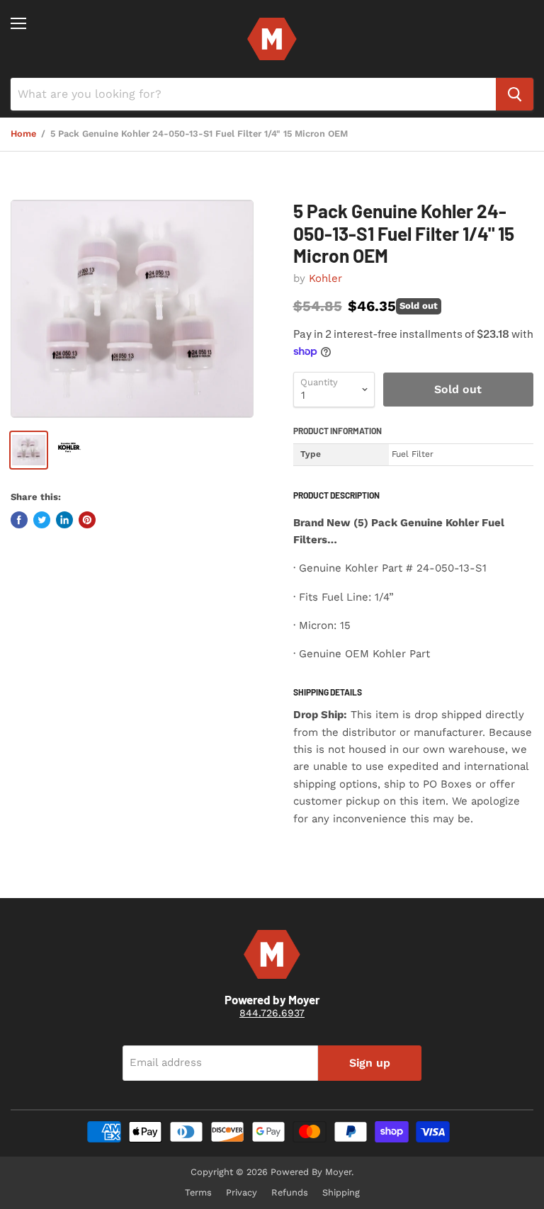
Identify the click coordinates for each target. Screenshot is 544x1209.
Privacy (241, 1192)
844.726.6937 (272, 1012)
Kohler (325, 278)
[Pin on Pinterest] (87, 519)
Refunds (289, 1192)
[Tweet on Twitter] (41, 519)
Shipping (341, 1192)
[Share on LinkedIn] (64, 519)
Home (23, 134)
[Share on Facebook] (19, 519)
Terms (198, 1192)
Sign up (369, 1062)
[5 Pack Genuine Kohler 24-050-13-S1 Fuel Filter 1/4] (132, 309)
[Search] (514, 94)
